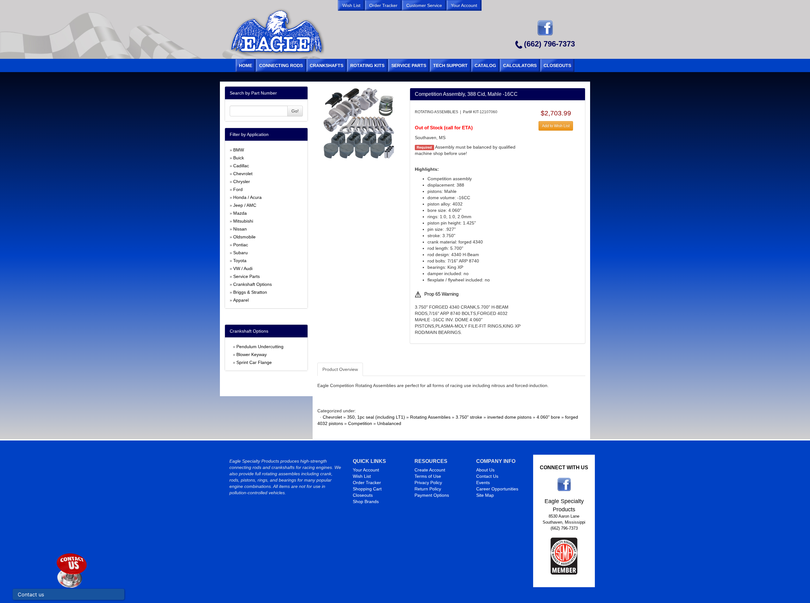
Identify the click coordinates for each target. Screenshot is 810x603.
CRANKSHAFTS (326, 65)
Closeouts (363, 495)
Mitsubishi (243, 221)
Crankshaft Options (252, 284)
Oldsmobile (244, 236)
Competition (360, 423)
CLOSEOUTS (557, 65)
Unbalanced (389, 423)
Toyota (239, 260)
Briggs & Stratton (250, 292)
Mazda (240, 213)
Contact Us (487, 476)
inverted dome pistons (509, 417)
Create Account (429, 469)
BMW (238, 149)
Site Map (485, 495)
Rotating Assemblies (430, 417)
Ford (238, 189)
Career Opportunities (497, 488)
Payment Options (431, 495)
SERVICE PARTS (408, 65)
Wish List (362, 476)
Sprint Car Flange (254, 362)
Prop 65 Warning (441, 294)
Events (483, 482)
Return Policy (427, 488)
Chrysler (241, 181)
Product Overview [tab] (340, 369)
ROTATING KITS (367, 65)
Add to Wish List (556, 126)
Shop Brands (366, 501)
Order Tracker (367, 482)
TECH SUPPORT (450, 65)
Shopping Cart (367, 488)
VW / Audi (242, 268)
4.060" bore (548, 417)
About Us (485, 469)
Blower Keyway (251, 354)
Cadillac (241, 165)
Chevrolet (242, 173)
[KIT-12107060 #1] (358, 123)
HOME (245, 65)
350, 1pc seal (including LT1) (376, 417)
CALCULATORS (520, 65)
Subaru (240, 252)
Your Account (366, 469)
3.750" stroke (469, 417)
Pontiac (240, 244)
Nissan (240, 228)
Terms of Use (427, 476)
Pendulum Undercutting (260, 346)
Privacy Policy (428, 482)
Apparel (241, 300)
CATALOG (485, 65)
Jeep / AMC (244, 205)
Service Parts (246, 276)
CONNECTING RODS (281, 65)
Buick (238, 157)
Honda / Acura (247, 197)
